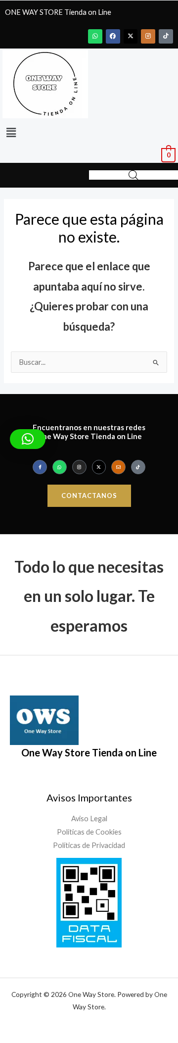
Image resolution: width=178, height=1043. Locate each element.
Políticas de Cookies (89, 832)
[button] (10, 132)
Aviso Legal (89, 818)
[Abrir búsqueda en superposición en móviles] (133, 175)
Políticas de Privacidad (89, 845)
